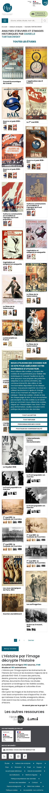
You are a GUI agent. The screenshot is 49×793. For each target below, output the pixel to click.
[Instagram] (18, 756)
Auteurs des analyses (22, 763)
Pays (7, 767)
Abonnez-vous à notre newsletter (20, 750)
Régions (39, 763)
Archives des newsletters (17, 782)
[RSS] (4, 756)
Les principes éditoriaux (13, 771)
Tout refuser (29, 420)
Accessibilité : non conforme (33, 790)
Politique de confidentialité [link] (29, 429)
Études (7, 763)
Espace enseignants (14, 786)
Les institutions (14, 775)
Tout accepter (29, 415)
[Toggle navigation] (5, 20)
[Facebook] (25, 756)
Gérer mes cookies (33, 786)
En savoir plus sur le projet (33, 705)
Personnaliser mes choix (29, 424)
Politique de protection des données (23, 779)
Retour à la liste (10, 649)
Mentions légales (31, 775)
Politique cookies (12, 790)
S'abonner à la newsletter (40, 14)
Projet (29, 767)
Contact (35, 782)
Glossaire (18, 767)
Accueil (4, 27)
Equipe (39, 767)
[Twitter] (11, 756)
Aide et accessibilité (34, 771)
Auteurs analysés (16, 27)
